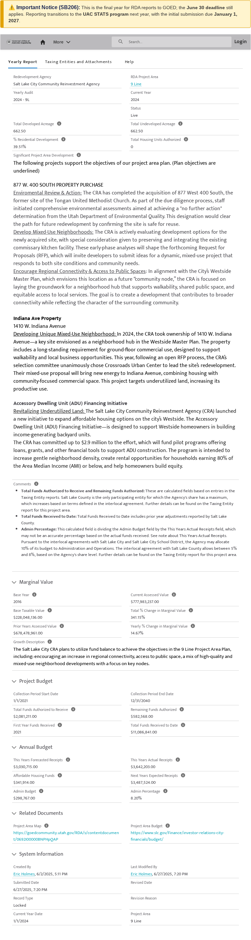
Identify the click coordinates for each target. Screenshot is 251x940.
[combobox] (180, 42)
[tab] (22, 62)
